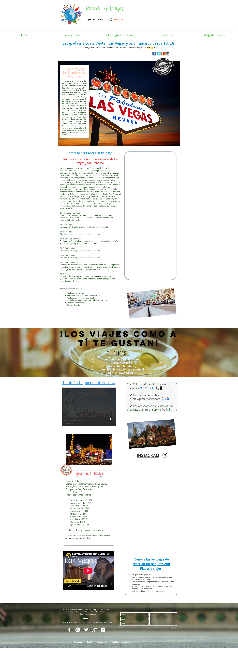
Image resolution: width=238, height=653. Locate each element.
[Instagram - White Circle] (77, 629)
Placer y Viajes (104, 8)
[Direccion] (150, 21)
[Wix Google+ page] (163, 53)
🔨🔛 (152, 407)
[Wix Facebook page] (154, 53)
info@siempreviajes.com (156, 14)
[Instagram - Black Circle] (153, 19)
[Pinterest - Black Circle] (171, 19)
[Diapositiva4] (160, 21)
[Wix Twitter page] (159, 53)
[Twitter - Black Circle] (147, 19)
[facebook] (69, 629)
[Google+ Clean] (94, 629)
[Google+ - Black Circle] (159, 19)
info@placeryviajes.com (156, 12)
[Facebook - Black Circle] (141, 19)
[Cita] (153, 21)
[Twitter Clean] (86, 629)
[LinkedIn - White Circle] (103, 629)
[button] (71, 35)
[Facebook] (157, 21)
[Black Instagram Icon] (165, 455)
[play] (110, 419)
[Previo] (138, 12)
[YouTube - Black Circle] (165, 19)
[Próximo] (172, 12)
